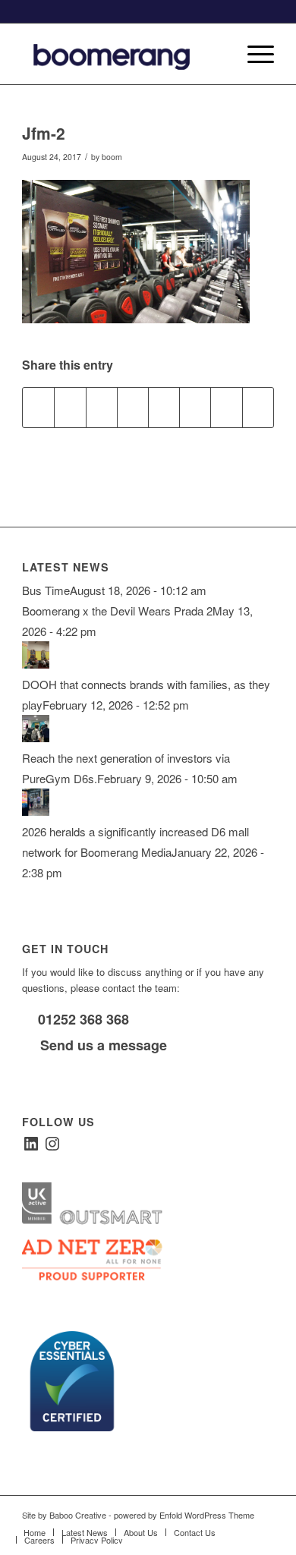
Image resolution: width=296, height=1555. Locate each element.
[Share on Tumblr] (164, 407)
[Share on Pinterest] (102, 407)
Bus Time (46, 590)
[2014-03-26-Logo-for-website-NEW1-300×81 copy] (122, 54)
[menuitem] (217, 54)
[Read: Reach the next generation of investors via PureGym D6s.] (35, 737)
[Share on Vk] (195, 407)
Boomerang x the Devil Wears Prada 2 (117, 611)
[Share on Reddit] (226, 407)
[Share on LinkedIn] (133, 407)
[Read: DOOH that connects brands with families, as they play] (35, 664)
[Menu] (253, 54)
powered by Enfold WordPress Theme (184, 1515)
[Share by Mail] (258, 407)
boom (112, 156)
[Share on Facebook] (38, 407)
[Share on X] (70, 407)
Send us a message (101, 1045)
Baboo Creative (77, 1515)
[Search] (217, 54)
